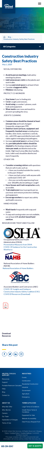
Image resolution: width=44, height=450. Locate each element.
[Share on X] (10, 354)
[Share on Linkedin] (15, 354)
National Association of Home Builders (18, 268)
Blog (9, 37)
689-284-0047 (7, 446)
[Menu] (39, 3)
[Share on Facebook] (4, 354)
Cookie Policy (14, 433)
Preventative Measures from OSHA (18, 244)
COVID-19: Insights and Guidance (17, 289)
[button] (21, 354)
